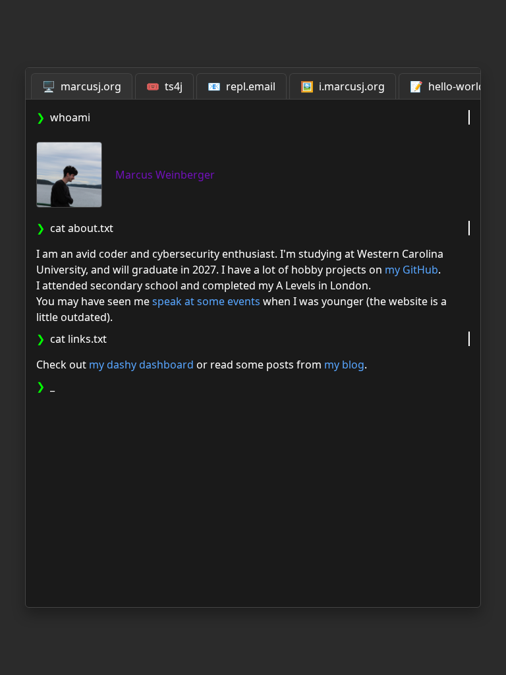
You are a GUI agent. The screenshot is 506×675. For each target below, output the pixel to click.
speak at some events (206, 301)
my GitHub (411, 269)
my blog (344, 364)
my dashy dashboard (141, 364)
